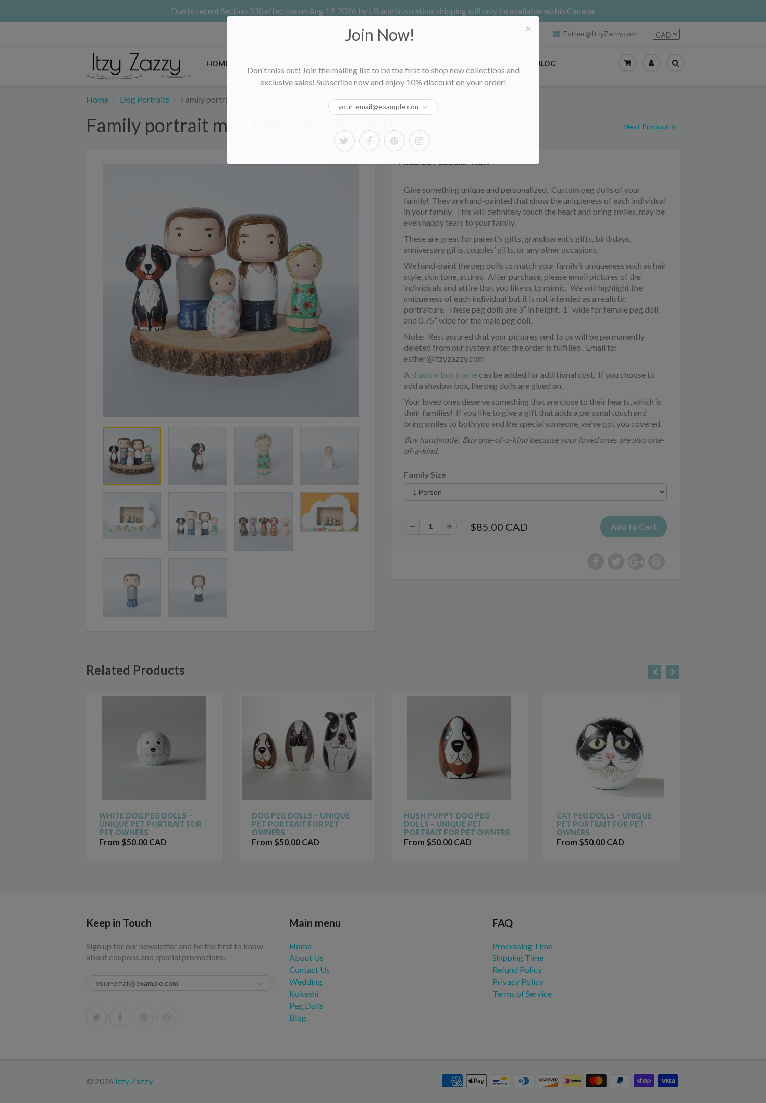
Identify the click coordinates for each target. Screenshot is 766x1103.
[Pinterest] (394, 140)
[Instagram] (419, 140)
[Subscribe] (425, 107)
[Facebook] (369, 140)
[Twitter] (344, 140)
